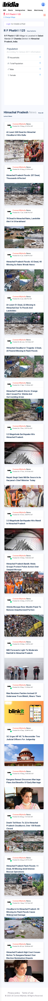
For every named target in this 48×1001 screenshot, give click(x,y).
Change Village (10, 17)
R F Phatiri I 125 (13, 14)
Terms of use (27, 993)
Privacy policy (14, 993)
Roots (10, 10)
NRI (4, 10)
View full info (31, 31)
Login (8, 24)
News (30, 10)
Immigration (20, 10)
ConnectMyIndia (19, 124)
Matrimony (38, 10)
